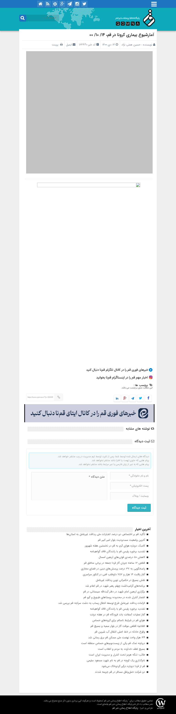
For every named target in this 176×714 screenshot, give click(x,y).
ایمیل (69, 44)
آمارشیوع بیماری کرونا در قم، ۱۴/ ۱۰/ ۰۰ (121, 35)
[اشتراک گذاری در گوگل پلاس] (124, 398)
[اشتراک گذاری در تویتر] (140, 398)
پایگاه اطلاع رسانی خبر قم (125, 708)
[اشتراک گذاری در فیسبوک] (148, 398)
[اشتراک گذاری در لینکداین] (117, 398)
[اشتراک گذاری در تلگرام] (132, 398)
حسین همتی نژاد (130, 44)
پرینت (56, 44)
